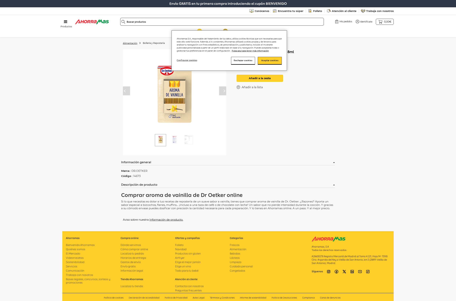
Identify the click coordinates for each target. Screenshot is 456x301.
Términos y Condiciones (222, 297)
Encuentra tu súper (290, 11)
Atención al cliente (344, 11)
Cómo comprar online (134, 249)
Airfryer (180, 257)
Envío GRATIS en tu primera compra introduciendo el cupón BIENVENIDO (228, 3)
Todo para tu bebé (186, 270)
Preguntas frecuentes (188, 290)
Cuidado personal (241, 266)
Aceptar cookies (269, 60)
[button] (364, 21)
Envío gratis (128, 266)
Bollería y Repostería (154, 43)
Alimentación (130, 43)
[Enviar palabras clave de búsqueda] (123, 22)
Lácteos (235, 257)
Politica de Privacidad (176, 297)
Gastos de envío (131, 262)
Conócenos (262, 11)
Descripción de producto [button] (139, 184)
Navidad (180, 249)
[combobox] (222, 22)
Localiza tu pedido (132, 253)
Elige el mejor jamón (188, 262)
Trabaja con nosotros (380, 11)
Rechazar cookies (243, 60)
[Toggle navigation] (65, 22)
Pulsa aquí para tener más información (250, 51)
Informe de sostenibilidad (253, 297)
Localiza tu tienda (132, 286)
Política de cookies (113, 297)
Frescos (235, 245)
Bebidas (235, 253)
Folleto (317, 11)
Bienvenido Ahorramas (80, 245)
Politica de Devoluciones (284, 297)
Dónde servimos (131, 245)
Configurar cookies (187, 60)
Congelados (237, 270)
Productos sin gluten (188, 253)
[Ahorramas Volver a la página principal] (92, 21)
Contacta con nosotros (189, 286)
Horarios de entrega (133, 257)
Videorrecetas (75, 257)
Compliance (308, 297)
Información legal (132, 270)
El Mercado (73, 253)
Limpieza (235, 262)
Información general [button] (136, 162)
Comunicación (75, 270)
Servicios (71, 266)
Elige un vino (183, 266)
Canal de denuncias (330, 297)
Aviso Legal (198, 297)
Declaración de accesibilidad (144, 297)
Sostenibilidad (75, 262)
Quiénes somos (75, 249)
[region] (229, 50)
